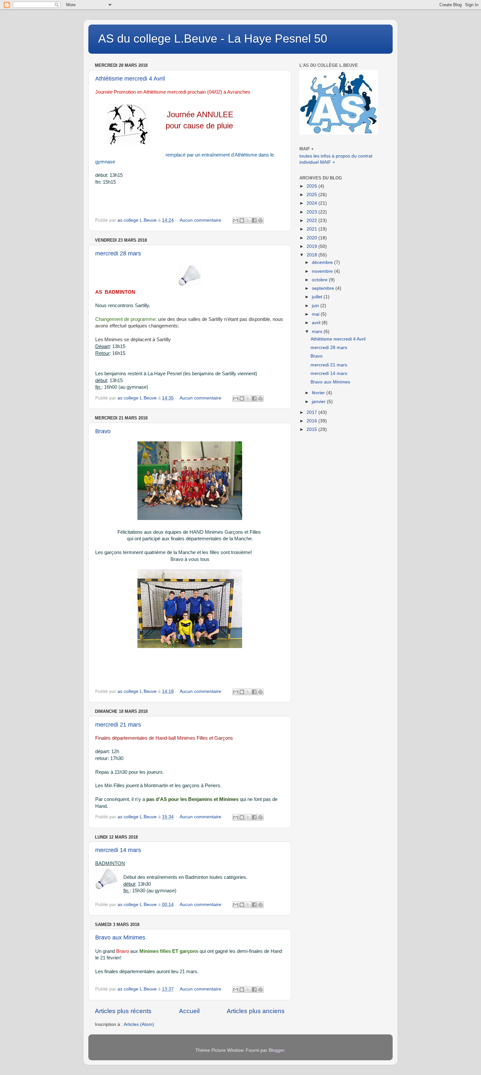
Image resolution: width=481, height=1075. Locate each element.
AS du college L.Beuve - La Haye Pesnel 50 (212, 38)
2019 (312, 246)
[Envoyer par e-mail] (235, 220)
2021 (312, 229)
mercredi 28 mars (118, 253)
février (319, 392)
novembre (323, 271)
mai (316, 314)
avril (317, 322)
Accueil (189, 1011)
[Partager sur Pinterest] (260, 220)
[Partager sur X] (248, 220)
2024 (312, 203)
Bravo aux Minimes (120, 937)
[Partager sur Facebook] (254, 220)
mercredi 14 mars (118, 850)
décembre (323, 262)
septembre (323, 288)
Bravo (103, 431)
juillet (318, 296)
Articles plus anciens (256, 1011)
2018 (312, 254)
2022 (312, 220)
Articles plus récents (123, 1011)
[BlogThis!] (242, 220)
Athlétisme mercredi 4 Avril (130, 78)
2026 (312, 186)
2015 (312, 429)
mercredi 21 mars (118, 724)
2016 (312, 420)
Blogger (276, 1050)
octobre (320, 279)
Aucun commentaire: (202, 220)
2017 (312, 412)
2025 (312, 194)
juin (316, 305)
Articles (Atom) (139, 1024)
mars (318, 331)
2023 (312, 212)
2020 (312, 237)
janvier (319, 401)
